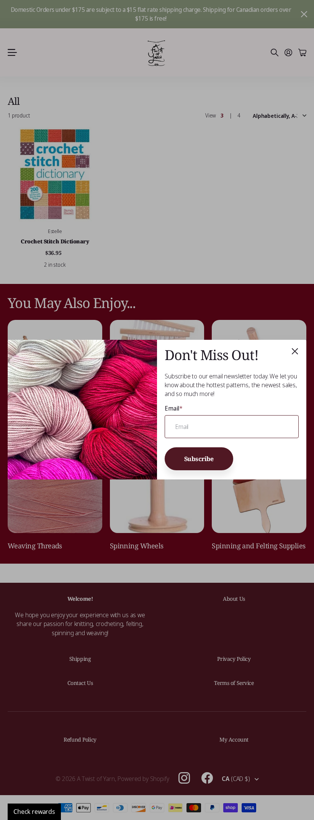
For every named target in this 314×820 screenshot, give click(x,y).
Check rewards (34, 811)
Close (294, 351)
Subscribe (199, 459)
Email (174, 408)
